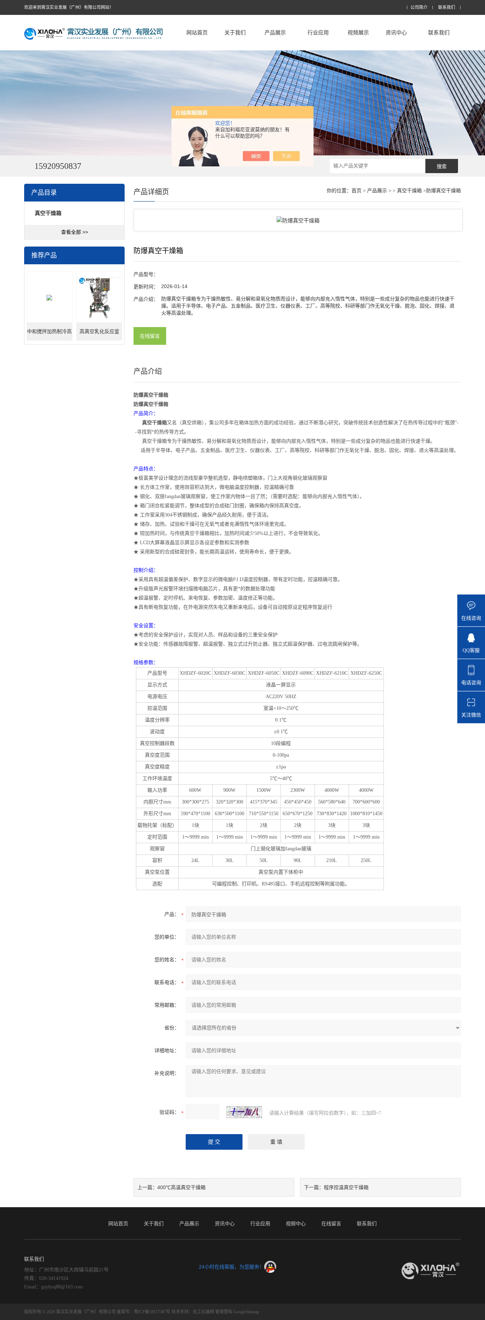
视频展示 (358, 32)
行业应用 (318, 32)
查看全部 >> (74, 232)
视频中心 (296, 1223)
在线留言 (150, 336)
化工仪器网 (203, 1311)
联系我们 (446, 7)
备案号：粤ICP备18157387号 (143, 1311)
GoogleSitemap (246, 1311)
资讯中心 (396, 32)
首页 (356, 190)
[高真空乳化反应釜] (99, 297)
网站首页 (197, 32)
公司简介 (418, 7)
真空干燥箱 (409, 190)
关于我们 (235, 32)
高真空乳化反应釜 (99, 331)
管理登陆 (223, 1311)
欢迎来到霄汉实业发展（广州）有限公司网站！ (69, 7)
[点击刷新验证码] (244, 1112)
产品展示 (275, 32)
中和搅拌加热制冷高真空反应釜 (49, 335)
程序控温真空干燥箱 (346, 1187)
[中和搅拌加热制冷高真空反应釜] (49, 297)
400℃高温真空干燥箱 (181, 1187)
